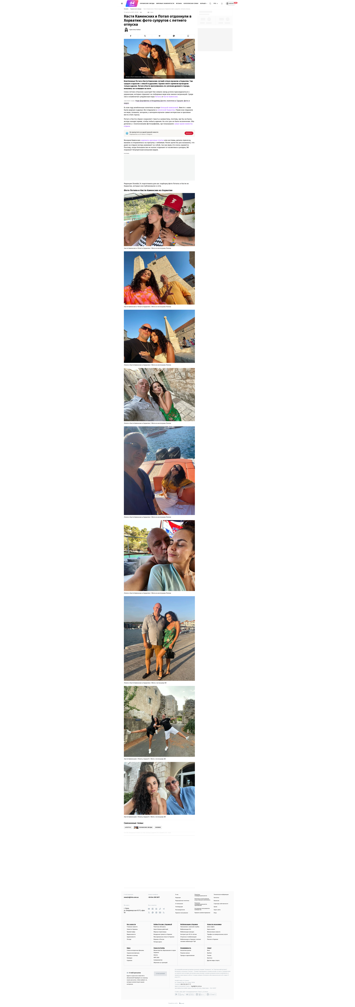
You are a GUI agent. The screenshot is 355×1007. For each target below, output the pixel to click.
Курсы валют (211, 929)
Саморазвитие (158, 960)
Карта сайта (217, 909)
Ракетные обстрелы (160, 927)
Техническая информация (221, 894)
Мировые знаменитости (165, 3)
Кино (128, 948)
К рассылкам (160, 973)
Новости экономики (214, 924)
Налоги (209, 937)
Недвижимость (185, 948)
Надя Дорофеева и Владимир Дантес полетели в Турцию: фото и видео (157, 102)
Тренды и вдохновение (187, 955)
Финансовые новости (213, 932)
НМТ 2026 (156, 957)
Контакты (216, 897)
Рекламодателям (180, 909)
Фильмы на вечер (132, 955)
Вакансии (216, 900)
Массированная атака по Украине (164, 937)
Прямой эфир (131, 932)
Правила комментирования (202, 912)
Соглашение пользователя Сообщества (202, 909)
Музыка (179, 3)
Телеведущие (179, 906)
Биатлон (209, 958)
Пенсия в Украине (212, 939)
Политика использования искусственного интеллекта (202, 899)
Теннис (209, 955)
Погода (129, 939)
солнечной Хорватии (166, 110)
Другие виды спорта (213, 960)
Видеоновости (131, 934)
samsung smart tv (211, 994)
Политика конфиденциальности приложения (201, 904)
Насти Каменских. (170, 97)
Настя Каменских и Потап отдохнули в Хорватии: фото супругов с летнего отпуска (166, 9)
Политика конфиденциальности (201, 895)
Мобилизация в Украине (189, 924)
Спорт (209, 948)
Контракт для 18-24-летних (188, 934)
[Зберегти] (188, 35)
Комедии (129, 958)
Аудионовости (131, 937)
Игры (215, 912)
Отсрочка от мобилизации (188, 937)
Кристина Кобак (135, 29)
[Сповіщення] (222, 3)
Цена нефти (210, 927)
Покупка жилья (185, 953)
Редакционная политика (182, 900)
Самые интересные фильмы (135, 950)
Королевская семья (191, 3)
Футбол (209, 953)
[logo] (132, 3)
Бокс (208, 950)
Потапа (158, 97)
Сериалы (129, 960)
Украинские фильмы (133, 953)
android (180, 994)
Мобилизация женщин (187, 932)
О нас (176, 894)
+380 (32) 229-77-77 (185, 984)
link (149, 908)
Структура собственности (221, 903)
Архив (215, 906)
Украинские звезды (147, 3)
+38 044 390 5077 (154, 897)
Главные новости (132, 927)
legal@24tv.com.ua (196, 986)
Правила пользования (181, 912)
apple (190, 994)
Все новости (131, 924)
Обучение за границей (160, 962)
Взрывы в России (159, 939)
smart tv (200, 994)
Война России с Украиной (163, 924)
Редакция (178, 897)
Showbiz (126, 9)
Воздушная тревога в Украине (163, 934)
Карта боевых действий (161, 929)
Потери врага (158, 942)
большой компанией (169, 107)
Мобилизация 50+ (185, 929)
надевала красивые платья (152, 140)
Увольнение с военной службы (189, 927)
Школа (156, 955)
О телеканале (179, 903)
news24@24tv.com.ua (131, 897)
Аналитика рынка (185, 950)
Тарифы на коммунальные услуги (217, 934)
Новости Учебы (159, 948)
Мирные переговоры (160, 932)
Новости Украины (132, 929)
